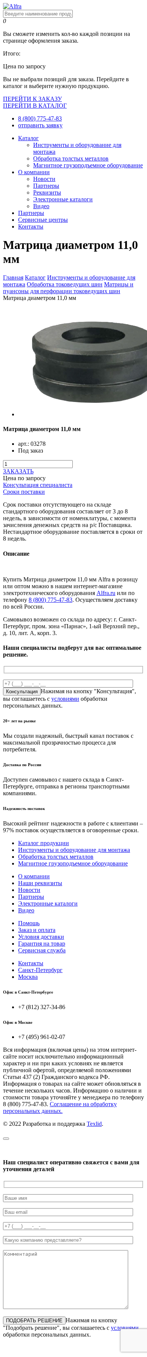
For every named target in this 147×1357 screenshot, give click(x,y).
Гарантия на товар (41, 943)
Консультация (22, 691)
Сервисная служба (42, 950)
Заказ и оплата (36, 930)
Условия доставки (41, 937)
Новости (44, 179)
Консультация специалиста (37, 485)
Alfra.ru (105, 593)
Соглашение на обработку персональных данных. (60, 1107)
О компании (34, 172)
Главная (13, 277)
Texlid (94, 1124)
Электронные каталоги (63, 199)
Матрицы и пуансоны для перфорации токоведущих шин (68, 287)
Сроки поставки (24, 491)
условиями (65, 699)
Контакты (30, 226)
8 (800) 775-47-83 (40, 118)
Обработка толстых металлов (71, 158)
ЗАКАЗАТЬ (18, 471)
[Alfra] (12, 6)
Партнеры (46, 185)
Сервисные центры (43, 219)
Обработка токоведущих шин (65, 284)
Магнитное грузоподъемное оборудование (88, 165)
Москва (28, 977)
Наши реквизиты (40, 883)
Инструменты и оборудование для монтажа (74, 850)
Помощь (29, 923)
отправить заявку (40, 125)
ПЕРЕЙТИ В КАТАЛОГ (35, 105)
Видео (41, 206)
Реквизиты (47, 192)
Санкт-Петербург (40, 970)
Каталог (28, 138)
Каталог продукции (43, 843)
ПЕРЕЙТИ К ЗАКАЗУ (32, 99)
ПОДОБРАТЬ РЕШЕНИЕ (34, 1320)
